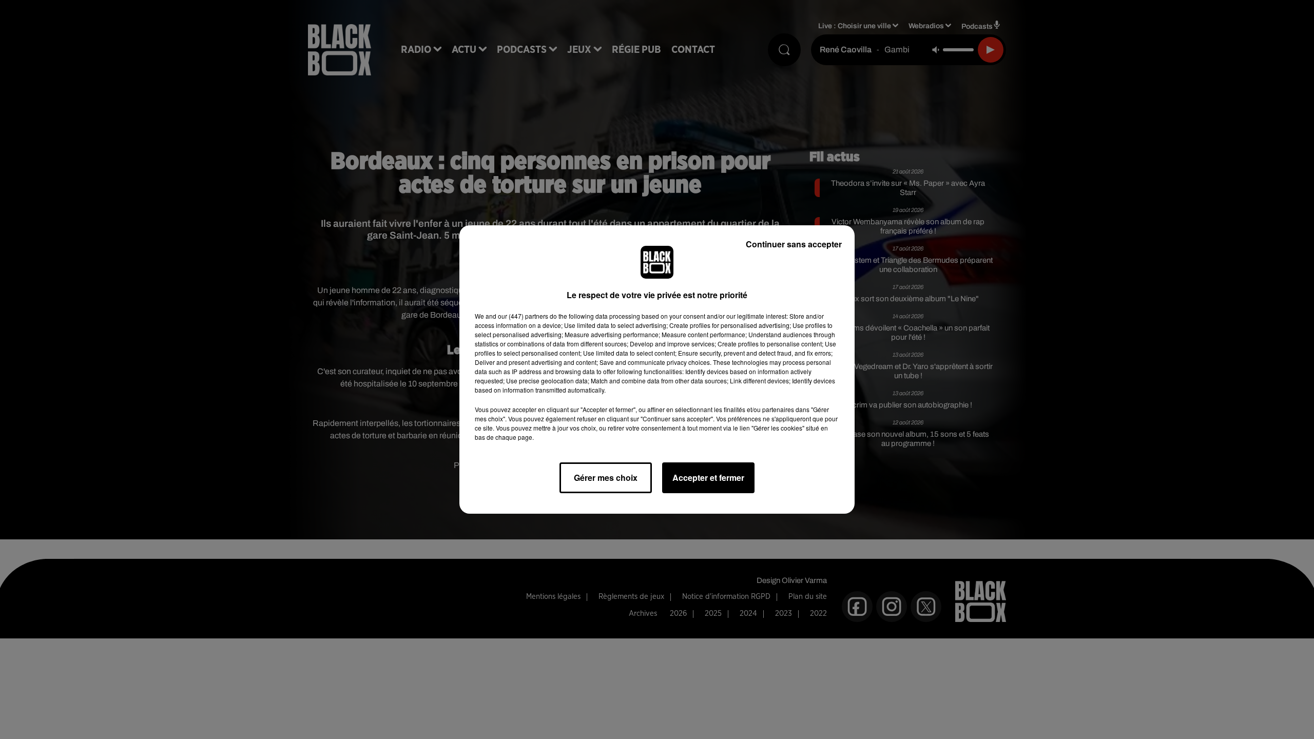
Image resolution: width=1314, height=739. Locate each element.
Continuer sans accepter (794, 244)
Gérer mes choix (605, 477)
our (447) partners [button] (523, 316)
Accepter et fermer (708, 477)
